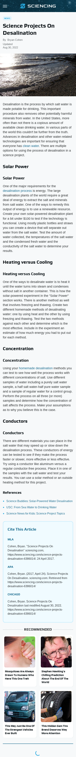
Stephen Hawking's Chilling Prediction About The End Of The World (55, 677)
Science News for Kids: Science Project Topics (35, 513)
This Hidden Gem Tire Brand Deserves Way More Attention (55, 729)
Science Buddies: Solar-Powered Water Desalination (39, 501)
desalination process (17, 191)
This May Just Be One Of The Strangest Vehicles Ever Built (19, 729)
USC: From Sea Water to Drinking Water (31, 507)
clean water (31, 146)
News (7, 18)
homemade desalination (36, 368)
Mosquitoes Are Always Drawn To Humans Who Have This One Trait (19, 675)
